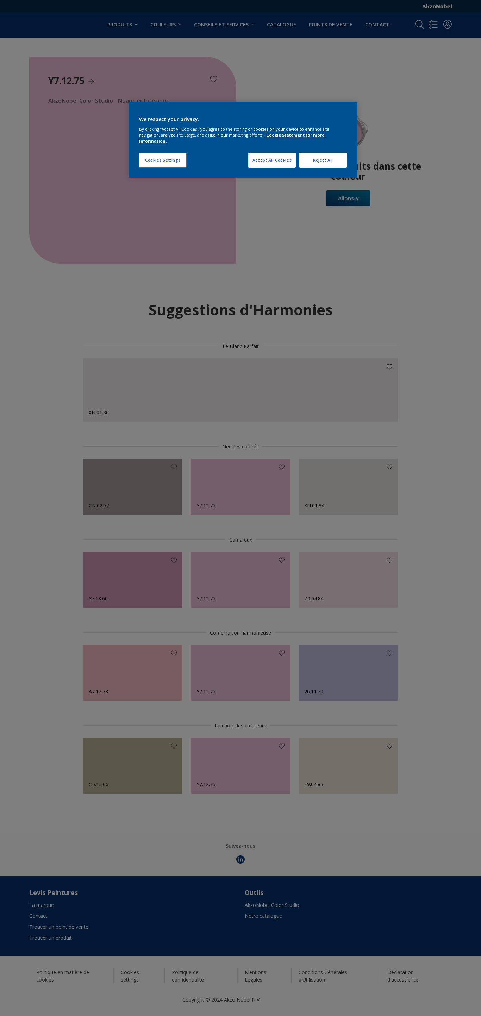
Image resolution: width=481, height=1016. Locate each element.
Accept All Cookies (272, 160)
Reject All (323, 160)
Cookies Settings (163, 160)
